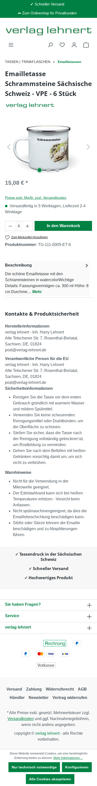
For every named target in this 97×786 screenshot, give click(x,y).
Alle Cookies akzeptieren (50, 779)
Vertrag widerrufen (69, 697)
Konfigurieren (77, 767)
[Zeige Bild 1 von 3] (40, 170)
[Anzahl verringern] (10, 226)
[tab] (47, 278)
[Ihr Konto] (74, 45)
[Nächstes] (88, 147)
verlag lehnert (18, 627)
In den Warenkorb (63, 226)
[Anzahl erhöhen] (27, 226)
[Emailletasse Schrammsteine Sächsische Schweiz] (48, 147)
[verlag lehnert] (48, 105)
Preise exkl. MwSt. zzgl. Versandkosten (35, 198)
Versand (14, 689)
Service (12, 616)
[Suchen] (50, 45)
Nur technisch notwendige (34, 767)
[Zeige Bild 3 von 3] (57, 170)
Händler (17, 697)
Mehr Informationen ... (68, 758)
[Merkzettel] (62, 45)
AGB (82, 689)
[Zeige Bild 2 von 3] (48, 170)
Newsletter (38, 697)
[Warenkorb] (86, 45)
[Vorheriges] (8, 147)
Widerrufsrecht (60, 689)
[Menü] (11, 45)
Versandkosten (20, 719)
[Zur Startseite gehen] (48, 31)
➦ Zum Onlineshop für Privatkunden (47, 13)
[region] (48, 147)
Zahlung (34, 689)
